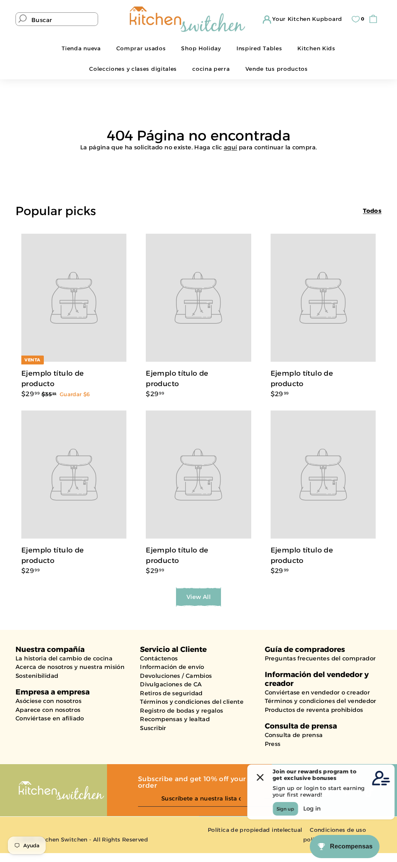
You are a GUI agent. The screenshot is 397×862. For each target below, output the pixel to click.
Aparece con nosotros (48, 709)
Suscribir (153, 728)
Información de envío (172, 666)
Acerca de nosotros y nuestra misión (70, 666)
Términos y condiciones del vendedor (320, 701)
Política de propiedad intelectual (255, 829)
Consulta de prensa (294, 735)
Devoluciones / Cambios (176, 675)
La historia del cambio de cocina (64, 658)
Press (273, 743)
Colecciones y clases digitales (133, 68)
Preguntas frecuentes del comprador (320, 658)
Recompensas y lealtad (175, 719)
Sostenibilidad (37, 675)
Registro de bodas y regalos (181, 710)
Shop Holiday (201, 48)
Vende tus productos (276, 68)
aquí (230, 147)
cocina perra (211, 68)
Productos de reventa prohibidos (314, 709)
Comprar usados (141, 48)
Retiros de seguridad (171, 693)
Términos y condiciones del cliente (191, 701)
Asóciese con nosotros (48, 701)
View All (198, 596)
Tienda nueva (81, 48)
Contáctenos (159, 658)
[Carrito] (375, 19)
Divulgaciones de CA (171, 684)
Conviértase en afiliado (50, 718)
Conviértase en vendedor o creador (317, 692)
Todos (372, 210)
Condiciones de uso (338, 829)
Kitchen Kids (316, 48)
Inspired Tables (259, 48)
